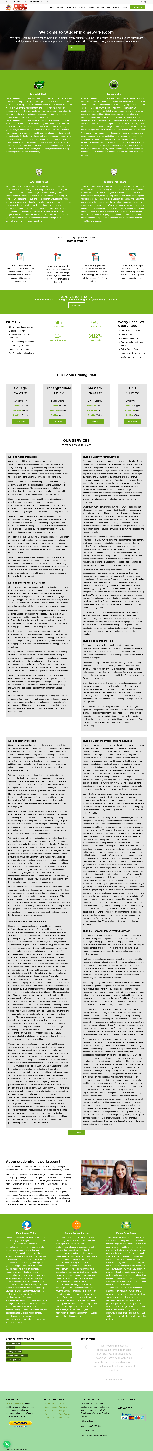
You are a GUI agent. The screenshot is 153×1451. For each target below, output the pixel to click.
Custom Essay (50, 1407)
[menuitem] (52, 7)
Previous (86, 1347)
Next (141, 1347)
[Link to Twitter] (141, 2)
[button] (45, 1415)
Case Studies (64, 1414)
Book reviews (64, 1418)
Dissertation (64, 1403)
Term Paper (49, 1403)
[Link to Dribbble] (145, 2)
